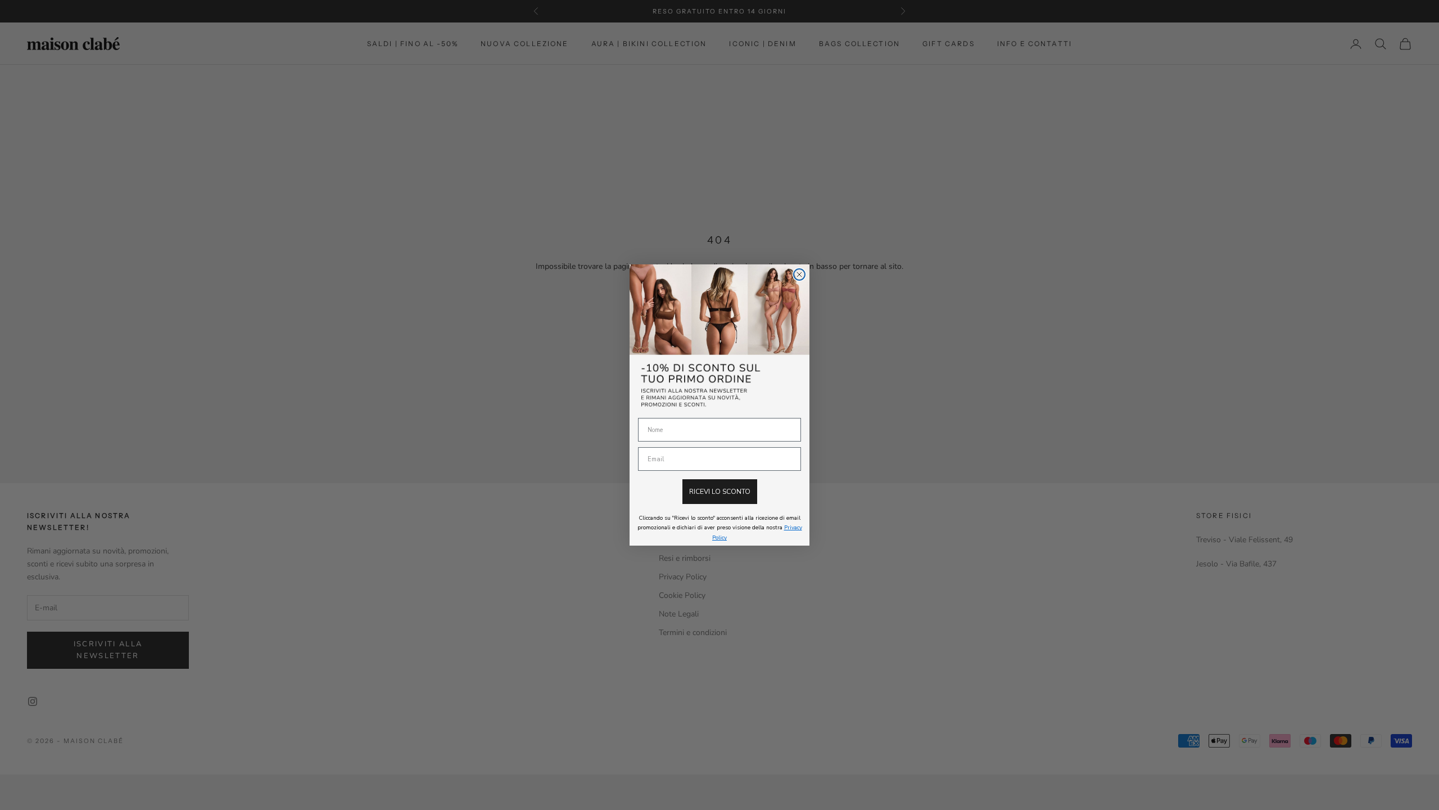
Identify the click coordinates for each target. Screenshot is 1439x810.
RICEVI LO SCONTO (719, 491)
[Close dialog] (799, 274)
